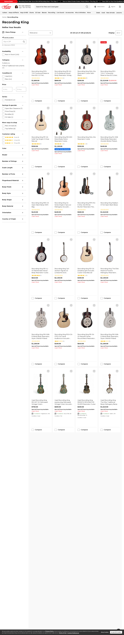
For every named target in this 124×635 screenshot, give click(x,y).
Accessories (70, 12)
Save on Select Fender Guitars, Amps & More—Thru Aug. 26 (80, 1)
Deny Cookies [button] (105, 632)
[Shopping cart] (119, 6)
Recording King (12, 17)
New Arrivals (110, 12)
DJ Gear (37, 12)
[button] (23, 6)
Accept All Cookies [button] (116, 632)
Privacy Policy (49, 631)
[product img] (41, 55)
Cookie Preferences (73, 633)
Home (4, 17)
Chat (20, 7)
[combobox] (40, 33)
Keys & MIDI (24, 12)
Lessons (119, 12)
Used (103, 12)
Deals (98, 12)
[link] (41, 73)
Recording (51, 12)
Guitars (4, 12)
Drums (32, 12)
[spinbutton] (7, 89)
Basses (44, 12)
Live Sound (60, 12)
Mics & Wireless (80, 12)
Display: (112, 33)
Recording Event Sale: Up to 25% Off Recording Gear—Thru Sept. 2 (38, 1)
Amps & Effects (14, 12)
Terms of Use (63, 633)
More (89, 12)
